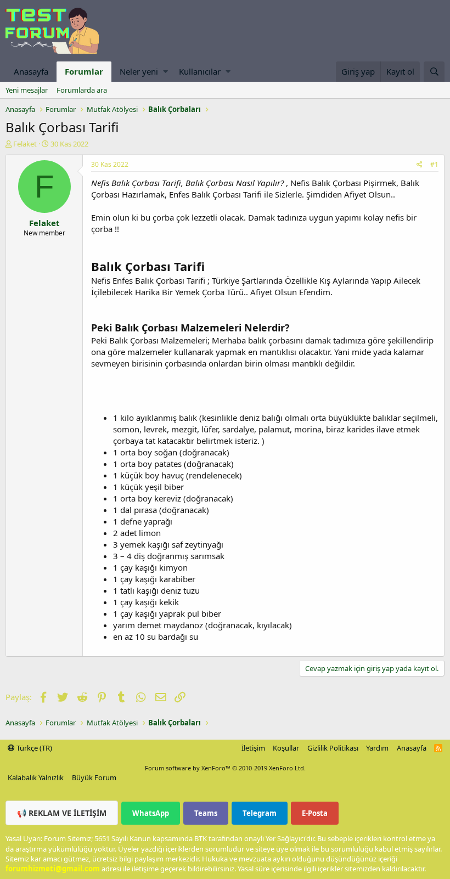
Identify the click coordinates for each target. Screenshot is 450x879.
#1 (434, 164)
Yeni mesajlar (26, 90)
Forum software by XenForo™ (225, 768)
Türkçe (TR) (33, 748)
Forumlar (84, 71)
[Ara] (434, 71)
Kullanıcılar (200, 71)
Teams (205, 813)
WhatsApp (150, 813)
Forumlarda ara (82, 90)
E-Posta (315, 813)
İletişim (253, 748)
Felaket (25, 144)
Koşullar (286, 748)
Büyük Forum (94, 777)
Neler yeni (139, 71)
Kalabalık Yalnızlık (36, 777)
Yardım (377, 748)
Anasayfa (31, 71)
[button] (165, 71)
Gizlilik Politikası (332, 748)
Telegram (260, 813)
